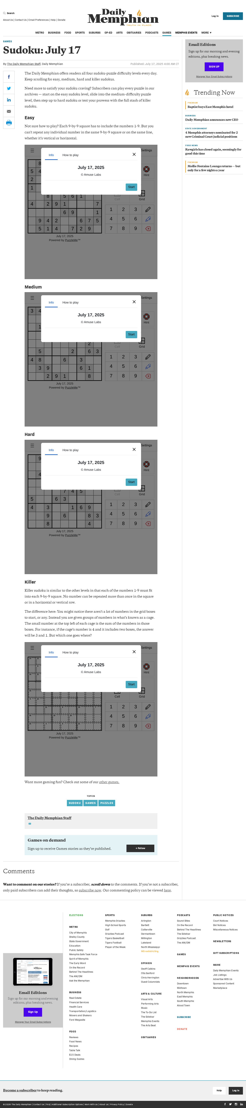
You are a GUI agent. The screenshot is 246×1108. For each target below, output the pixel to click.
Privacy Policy (117, 1104)
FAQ (48, 1104)
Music (144, 1007)
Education (74, 945)
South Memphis (185, 1001)
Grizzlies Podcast (114, 933)
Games (166, 32)
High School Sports (115, 925)
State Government (79, 941)
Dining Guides (76, 1059)
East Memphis (185, 996)
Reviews (73, 1037)
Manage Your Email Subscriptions (214, 76)
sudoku (75, 803)
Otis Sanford (148, 973)
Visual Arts (147, 999)
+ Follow (140, 848)
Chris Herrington (150, 977)
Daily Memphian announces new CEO (211, 120)
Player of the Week (115, 947)
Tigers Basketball (114, 938)
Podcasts (151, 32)
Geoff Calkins (148, 968)
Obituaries (134, 32)
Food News (75, 1041)
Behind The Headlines (81, 971)
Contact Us (21, 19)
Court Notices (220, 920)
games (90, 803)
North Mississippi (150, 947)
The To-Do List (148, 1012)
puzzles (106, 803)
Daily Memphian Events (226, 970)
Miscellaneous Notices (225, 929)
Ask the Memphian (79, 980)
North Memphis (185, 992)
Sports (80, 32)
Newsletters (222, 941)
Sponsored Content (223, 983)
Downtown (183, 983)
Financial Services (79, 1002)
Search (10, 13)
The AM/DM (75, 976)
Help (53, 19)
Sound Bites (183, 920)
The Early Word (77, 963)
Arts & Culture (151, 993)
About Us (8, 19)
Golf (107, 929)
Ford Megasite (77, 1019)
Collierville (146, 929)
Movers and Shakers (80, 1015)
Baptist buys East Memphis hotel (210, 107)
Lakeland (146, 942)
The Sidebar (147, 1016)
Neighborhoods (188, 978)
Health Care (75, 1006)
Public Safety (76, 950)
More (205, 32)
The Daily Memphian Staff (23, 63)
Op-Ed (108, 32)
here (167, 890)
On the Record (77, 967)
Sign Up (214, 66)
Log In (235, 1090)
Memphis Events (186, 32)
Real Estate (75, 997)
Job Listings (219, 974)
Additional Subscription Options (67, 1104)
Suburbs (95, 32)
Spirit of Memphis (78, 958)
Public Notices (223, 915)
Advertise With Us (222, 979)
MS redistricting (150, 951)
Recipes (73, 1045)
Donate (61, 19)
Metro (39, 32)
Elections (76, 915)
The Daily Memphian (22, 1104)
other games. (109, 782)
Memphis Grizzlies (115, 920)
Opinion (146, 963)
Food (67, 32)
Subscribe (233, 16)
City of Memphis (78, 932)
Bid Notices (219, 925)
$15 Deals (74, 1054)
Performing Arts (150, 1003)
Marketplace (220, 987)
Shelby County (77, 936)
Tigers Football (113, 942)
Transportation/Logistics (82, 1011)
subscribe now (90, 890)
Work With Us (91, 1104)
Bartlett (145, 925)
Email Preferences (38, 19)
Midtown (182, 987)
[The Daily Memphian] (123, 17)
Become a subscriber (20, 1090)
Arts (119, 32)
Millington (146, 938)
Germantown (148, 933)
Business (54, 32)
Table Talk (74, 1050)
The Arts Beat (148, 1025)
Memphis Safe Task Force (83, 954)
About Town (183, 1005)
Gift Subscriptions (226, 953)
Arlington (146, 920)
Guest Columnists (150, 981)
